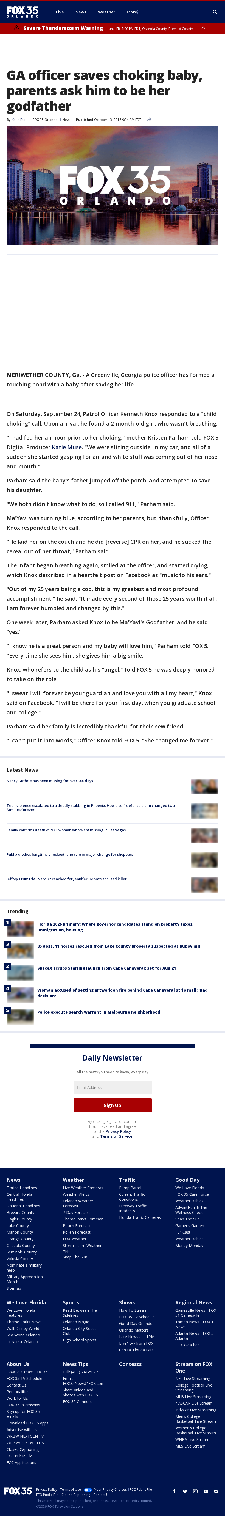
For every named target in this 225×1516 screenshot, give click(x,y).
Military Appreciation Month (25, 1279)
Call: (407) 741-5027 (80, 1371)
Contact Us (16, 1385)
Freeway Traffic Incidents (133, 1208)
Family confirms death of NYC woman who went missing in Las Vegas (66, 829)
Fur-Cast (182, 1232)
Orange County (20, 1238)
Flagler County (19, 1219)
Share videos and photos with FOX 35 (80, 1392)
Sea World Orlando (23, 1335)
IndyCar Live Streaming (195, 1409)
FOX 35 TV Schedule (137, 1316)
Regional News (193, 1302)
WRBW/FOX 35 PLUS (25, 1442)
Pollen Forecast (77, 1232)
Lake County (18, 1225)
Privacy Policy (118, 1131)
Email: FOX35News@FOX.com (84, 1381)
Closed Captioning (23, 1449)
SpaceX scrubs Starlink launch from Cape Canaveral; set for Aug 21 (106, 968)
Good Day (187, 1180)
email (216, 1491)
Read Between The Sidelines (80, 1313)
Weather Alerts (76, 1194)
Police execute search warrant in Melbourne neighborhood (98, 1012)
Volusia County (20, 1258)
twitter (185, 1491)
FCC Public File (19, 1456)
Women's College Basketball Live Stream (195, 1430)
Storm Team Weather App (82, 1248)
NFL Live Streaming (192, 1378)
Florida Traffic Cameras (140, 1217)
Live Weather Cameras (83, 1187)
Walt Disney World (23, 1328)
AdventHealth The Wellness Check (191, 1210)
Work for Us (17, 1398)
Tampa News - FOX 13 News (195, 1324)
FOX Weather (74, 1238)
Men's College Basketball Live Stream (195, 1419)
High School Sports (80, 1340)
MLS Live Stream (190, 1446)
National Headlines (23, 1205)
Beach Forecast (77, 1225)
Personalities (18, 1391)
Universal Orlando (22, 1341)
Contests (130, 1364)
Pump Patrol (130, 1187)
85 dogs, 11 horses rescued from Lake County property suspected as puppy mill (119, 946)
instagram (195, 1491)
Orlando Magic (76, 1321)
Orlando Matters (133, 1330)
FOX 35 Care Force (192, 1194)
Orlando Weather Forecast (78, 1203)
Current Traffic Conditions (132, 1197)
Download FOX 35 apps (28, 1423)
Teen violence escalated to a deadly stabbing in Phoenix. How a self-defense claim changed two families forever (91, 807)
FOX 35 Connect (77, 1401)
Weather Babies (189, 1200)
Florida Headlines (22, 1187)
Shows (127, 1302)
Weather (73, 1180)
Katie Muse (67, 447)
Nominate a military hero (24, 1268)
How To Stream (133, 1310)
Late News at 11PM (136, 1336)
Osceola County (21, 1245)
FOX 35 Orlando (45, 119)
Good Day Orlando (136, 1323)
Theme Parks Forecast (83, 1219)
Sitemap (14, 1288)
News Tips (75, 1364)
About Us (18, 1364)
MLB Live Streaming (193, 1396)
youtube (205, 1491)
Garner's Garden (189, 1225)
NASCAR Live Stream (194, 1403)
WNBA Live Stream (192, 1439)
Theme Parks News (24, 1321)
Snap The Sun (75, 1257)
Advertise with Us (22, 1429)
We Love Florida (189, 1187)
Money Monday (189, 1245)
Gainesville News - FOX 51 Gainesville (195, 1313)
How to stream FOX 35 (27, 1371)
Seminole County (22, 1252)
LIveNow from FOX (136, 1343)
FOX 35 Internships (23, 1404)
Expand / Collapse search (215, 12)
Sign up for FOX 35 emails (23, 1414)
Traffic (127, 1180)
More (132, 12)
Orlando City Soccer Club (80, 1331)
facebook (174, 1491)
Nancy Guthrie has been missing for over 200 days (50, 780)
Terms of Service (116, 1136)
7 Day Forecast (76, 1212)
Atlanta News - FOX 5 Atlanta (194, 1336)
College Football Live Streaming (193, 1387)
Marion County (20, 1232)
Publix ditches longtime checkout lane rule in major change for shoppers (70, 854)
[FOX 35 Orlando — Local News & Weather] (25, 11)
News (67, 119)
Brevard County (20, 1212)
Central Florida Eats (136, 1349)
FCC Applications (21, 1462)
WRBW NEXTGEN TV (25, 1436)
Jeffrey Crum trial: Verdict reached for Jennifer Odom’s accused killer (67, 878)
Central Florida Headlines (19, 1197)
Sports (71, 1302)
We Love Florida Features (21, 1313)
